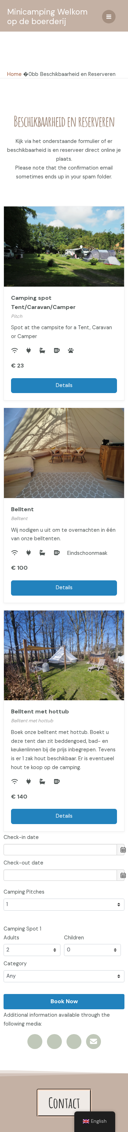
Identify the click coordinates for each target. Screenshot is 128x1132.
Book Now (64, 1001)
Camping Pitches (24, 892)
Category (15, 963)
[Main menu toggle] (109, 16)
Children (74, 937)
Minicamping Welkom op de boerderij (47, 16)
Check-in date (21, 837)
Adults (11, 937)
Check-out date (23, 863)
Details (64, 385)
